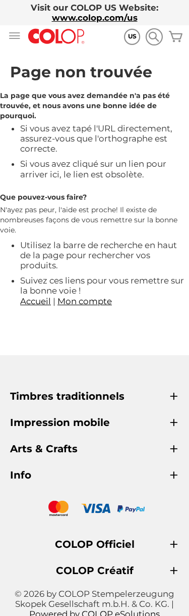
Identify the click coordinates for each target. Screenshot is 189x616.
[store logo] (56, 36)
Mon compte (84, 301)
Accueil (35, 301)
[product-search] (154, 36)
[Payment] (94, 509)
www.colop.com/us (95, 18)
